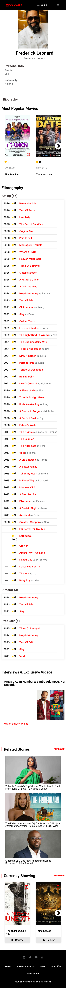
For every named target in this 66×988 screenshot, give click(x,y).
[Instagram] (42, 957)
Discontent (25, 501)
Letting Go (25, 535)
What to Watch (24, 966)
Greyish (23, 545)
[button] (58, 5)
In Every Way (26, 480)
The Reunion (12, 174)
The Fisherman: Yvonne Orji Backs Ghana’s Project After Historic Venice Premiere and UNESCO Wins (32, 824)
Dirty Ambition (27, 355)
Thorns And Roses (30, 348)
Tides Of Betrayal (29, 265)
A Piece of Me (27, 390)
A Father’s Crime (29, 279)
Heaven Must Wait (30, 258)
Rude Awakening (29, 404)
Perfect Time (26, 362)
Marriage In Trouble (30, 244)
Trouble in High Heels (32, 397)
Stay (22, 314)
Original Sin (26, 231)
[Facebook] (24, 957)
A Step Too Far (28, 494)
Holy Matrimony (28, 293)
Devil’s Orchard (28, 383)
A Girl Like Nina (28, 286)
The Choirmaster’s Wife (33, 341)
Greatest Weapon (29, 522)
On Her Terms (27, 321)
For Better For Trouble (32, 528)
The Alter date (44, 174)
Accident (24, 515)
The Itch (24, 573)
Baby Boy (25, 580)
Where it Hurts (27, 251)
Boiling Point (26, 376)
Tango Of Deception (31, 369)
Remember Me (27, 203)
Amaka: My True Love (32, 552)
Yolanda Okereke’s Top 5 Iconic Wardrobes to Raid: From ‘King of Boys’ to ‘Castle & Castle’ (32, 787)
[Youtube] (36, 957)
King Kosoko (44, 931)
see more (59, 875)
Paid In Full (25, 238)
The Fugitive (26, 432)
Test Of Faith (26, 300)
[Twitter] (30, 957)
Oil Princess (26, 307)
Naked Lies (25, 559)
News (42, 966)
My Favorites (33, 973)
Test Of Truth (27, 210)
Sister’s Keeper (28, 272)
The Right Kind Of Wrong (34, 335)
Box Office (56, 966)
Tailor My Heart (28, 473)
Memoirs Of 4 (27, 487)
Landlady (24, 217)
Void (22, 452)
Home (8, 966)
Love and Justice (29, 328)
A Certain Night (28, 508)
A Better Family (28, 466)
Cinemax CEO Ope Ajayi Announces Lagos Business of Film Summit (28, 862)
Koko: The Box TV (30, 566)
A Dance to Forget (30, 411)
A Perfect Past (27, 418)
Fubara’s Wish (27, 425)
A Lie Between (27, 459)
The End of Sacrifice (31, 224)
